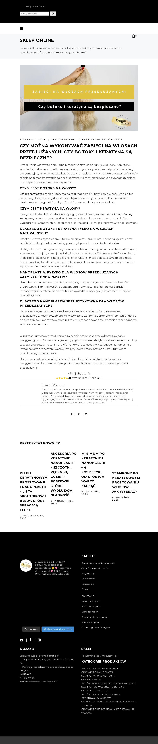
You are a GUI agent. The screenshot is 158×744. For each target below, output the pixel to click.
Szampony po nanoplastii (98, 707)
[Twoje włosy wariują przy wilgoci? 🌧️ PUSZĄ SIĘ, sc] (29, 608)
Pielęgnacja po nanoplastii (99, 700)
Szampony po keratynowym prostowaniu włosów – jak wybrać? (126, 482)
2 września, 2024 (33, 139)
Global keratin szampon (94, 617)
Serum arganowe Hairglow (95, 627)
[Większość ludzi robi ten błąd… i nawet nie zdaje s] (68, 608)
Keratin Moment (64, 139)
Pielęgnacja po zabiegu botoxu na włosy (108, 714)
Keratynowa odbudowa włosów (98, 563)
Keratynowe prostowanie (102, 139)
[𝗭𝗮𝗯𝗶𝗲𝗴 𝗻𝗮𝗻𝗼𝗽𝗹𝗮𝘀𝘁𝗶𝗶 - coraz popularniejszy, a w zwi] (48, 627)
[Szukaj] (53, 13)
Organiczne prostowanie (94, 568)
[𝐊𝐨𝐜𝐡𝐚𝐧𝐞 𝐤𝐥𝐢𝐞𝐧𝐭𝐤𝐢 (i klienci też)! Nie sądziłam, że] (68, 646)
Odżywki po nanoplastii (97, 703)
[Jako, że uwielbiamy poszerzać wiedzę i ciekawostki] (48, 608)
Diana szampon (89, 611)
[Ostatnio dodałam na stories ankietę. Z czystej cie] (48, 588)
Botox (84, 589)
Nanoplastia (87, 583)
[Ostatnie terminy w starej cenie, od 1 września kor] (68, 627)
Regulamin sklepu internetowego (99, 687)
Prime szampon (90, 622)
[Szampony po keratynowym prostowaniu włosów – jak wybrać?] (125, 458)
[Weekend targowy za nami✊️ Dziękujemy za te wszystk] (68, 588)
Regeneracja (88, 573)
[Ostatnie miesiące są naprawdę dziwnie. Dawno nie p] (48, 646)
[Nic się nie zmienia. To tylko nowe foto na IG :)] (29, 646)
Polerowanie (88, 578)
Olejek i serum (91, 711)
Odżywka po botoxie (94, 722)
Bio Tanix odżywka (91, 606)
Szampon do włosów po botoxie (102, 718)
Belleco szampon (90, 601)
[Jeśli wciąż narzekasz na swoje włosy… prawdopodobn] (29, 627)
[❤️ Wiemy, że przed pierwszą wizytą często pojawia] (29, 588)
